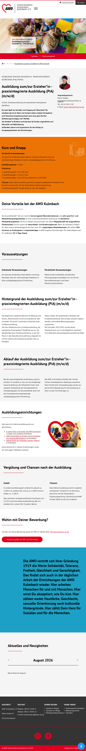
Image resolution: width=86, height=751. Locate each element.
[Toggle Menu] (36, 8)
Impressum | (69, 748)
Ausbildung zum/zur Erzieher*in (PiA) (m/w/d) (32, 63)
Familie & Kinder (52, 708)
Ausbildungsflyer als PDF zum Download (22, 539)
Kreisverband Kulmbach (75, 708)
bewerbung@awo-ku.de (59, 532)
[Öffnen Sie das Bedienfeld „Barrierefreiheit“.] (81, 746)
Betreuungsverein (72, 710)
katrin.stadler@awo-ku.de (74, 107)
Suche (82, 2)
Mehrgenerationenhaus (55, 713)
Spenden (34, 56)
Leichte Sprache (68, 2)
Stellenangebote (48, 56)
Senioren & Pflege (53, 710)
